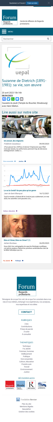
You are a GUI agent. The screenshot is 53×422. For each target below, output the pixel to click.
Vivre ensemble (9, 160)
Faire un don (32, 3)
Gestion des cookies (26, 412)
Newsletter (26, 409)
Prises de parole (26, 329)
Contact (26, 312)
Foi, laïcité (8, 260)
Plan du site (26, 404)
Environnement (26, 369)
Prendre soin (26, 364)
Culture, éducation (10, 210)
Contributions (26, 326)
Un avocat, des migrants (13, 141)
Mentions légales (26, 406)
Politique (19, 260)
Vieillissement (26, 354)
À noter (26, 332)
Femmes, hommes (26, 351)
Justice (22, 160)
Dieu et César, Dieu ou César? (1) (17, 240)
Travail (26, 367)
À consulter (26, 334)
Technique (27, 346)
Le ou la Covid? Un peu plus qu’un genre (20, 190)
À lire (26, 324)
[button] (48, 3)
